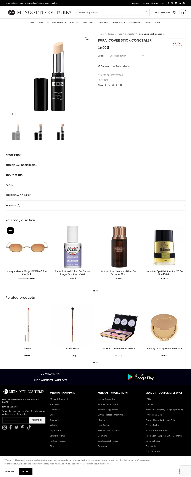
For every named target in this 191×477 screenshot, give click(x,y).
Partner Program (58, 441)
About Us (54, 404)
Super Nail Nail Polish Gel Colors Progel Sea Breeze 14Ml (72, 273)
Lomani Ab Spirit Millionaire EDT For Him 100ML (164, 273)
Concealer (130, 33)
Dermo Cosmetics (106, 399)
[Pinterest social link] (176, 3)
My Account (55, 430)
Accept (25, 471)
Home (101, 33)
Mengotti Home (157, 3)
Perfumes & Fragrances (109, 430)
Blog (52, 446)
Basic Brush (72, 348)
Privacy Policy (152, 425)
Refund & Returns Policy (157, 430)
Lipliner (27, 348)
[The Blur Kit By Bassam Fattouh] (118, 324)
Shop (52, 414)
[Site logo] (40, 12)
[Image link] (140, 376)
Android (54, 3)
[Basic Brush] (72, 324)
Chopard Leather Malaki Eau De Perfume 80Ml (118, 273)
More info (10, 471)
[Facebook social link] (168, 3)
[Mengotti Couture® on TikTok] (29, 428)
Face (119, 33)
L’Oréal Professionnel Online (111, 414)
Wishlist (54, 425)
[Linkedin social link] (180, 3)
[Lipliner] (27, 324)
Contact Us (55, 409)
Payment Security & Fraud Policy (161, 420)
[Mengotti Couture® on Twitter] (17, 428)
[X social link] (172, 3)
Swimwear (103, 446)
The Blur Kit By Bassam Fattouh (118, 348)
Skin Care (102, 435)
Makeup (110, 33)
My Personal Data (154, 414)
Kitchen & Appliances (108, 409)
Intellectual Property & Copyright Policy (164, 409)
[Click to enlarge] (11, 114)
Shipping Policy (153, 441)
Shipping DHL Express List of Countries (164, 435)
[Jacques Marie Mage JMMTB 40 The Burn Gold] (27, 247)
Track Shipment (153, 451)
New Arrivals (104, 425)
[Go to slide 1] (94, 291)
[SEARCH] (146, 12)
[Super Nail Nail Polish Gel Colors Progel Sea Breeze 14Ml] (72, 247)
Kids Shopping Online (108, 404)
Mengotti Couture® (59, 399)
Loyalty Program (58, 435)
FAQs (148, 399)
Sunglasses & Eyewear (108, 441)
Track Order (151, 446)
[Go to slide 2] (97, 291)
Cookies (149, 404)
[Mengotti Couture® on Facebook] (11, 428)
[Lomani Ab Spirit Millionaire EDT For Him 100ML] (164, 247)
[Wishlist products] (175, 12)
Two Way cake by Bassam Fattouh (164, 348)
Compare (54, 420)
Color (100, 55)
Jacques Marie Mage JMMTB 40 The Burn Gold (27, 273)
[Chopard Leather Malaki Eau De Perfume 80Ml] (118, 247)
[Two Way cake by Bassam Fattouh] (164, 324)
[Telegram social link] (184, 3)
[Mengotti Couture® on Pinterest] (23, 428)
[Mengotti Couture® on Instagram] (5, 428)
